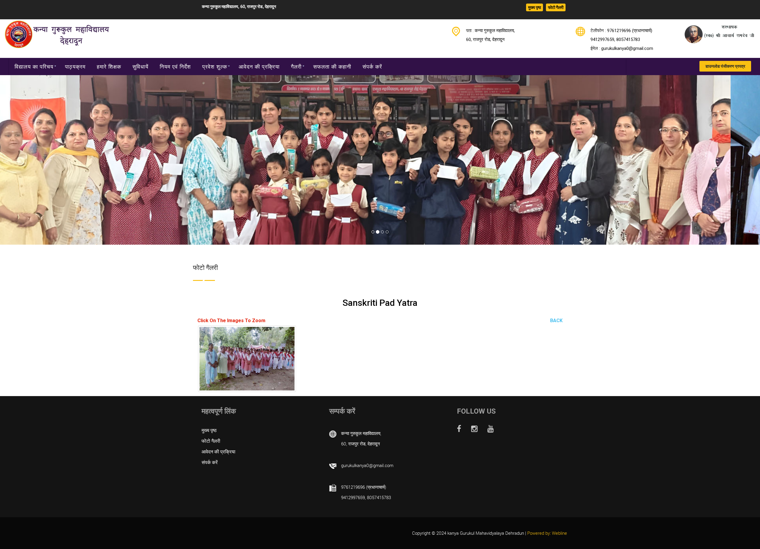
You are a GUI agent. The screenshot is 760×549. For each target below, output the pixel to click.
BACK (556, 320)
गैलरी (296, 66)
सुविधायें (140, 66)
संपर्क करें (372, 66)
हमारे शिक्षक (109, 66)
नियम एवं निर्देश (175, 66)
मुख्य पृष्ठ (534, 7)
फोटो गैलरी (555, 7)
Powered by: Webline (547, 533)
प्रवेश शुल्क (214, 66)
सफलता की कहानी (332, 66)
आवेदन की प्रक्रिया (259, 66)
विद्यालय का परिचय (34, 66)
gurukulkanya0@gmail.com (627, 48)
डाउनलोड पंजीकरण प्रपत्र (725, 66)
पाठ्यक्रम (75, 66)
